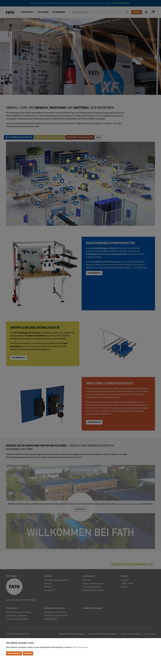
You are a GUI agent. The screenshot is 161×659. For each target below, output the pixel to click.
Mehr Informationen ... (80, 647)
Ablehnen (28, 653)
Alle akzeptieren (14, 653)
